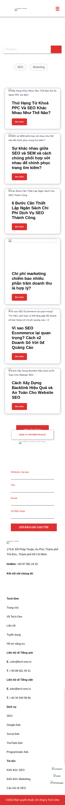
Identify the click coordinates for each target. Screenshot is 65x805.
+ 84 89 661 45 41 (20, 670)
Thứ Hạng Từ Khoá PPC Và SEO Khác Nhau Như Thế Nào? (31, 108)
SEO (9, 715)
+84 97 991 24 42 (27, 564)
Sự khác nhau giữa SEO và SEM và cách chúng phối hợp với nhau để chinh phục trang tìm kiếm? (31, 158)
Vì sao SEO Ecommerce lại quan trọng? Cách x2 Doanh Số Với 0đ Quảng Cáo (31, 338)
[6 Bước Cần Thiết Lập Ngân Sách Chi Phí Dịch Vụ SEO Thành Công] (32, 193)
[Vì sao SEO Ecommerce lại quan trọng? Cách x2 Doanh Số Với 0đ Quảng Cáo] (32, 315)
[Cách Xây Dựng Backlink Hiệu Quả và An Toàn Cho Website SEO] (32, 373)
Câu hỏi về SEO (16, 788)
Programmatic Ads (17, 752)
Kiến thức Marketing (18, 779)
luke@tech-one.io (20, 688)
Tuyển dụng (14, 634)
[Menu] (57, 9)
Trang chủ (12, 607)
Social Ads (13, 734)
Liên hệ (11, 625)
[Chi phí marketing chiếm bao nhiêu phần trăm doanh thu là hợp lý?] (32, 253)
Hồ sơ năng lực (16, 643)
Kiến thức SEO (15, 770)
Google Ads (13, 724)
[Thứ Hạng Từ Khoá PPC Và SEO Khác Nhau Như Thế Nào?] (32, 93)
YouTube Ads (14, 743)
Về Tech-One (14, 616)
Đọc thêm (19, 122)
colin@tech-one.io (20, 661)
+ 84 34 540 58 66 (20, 697)
